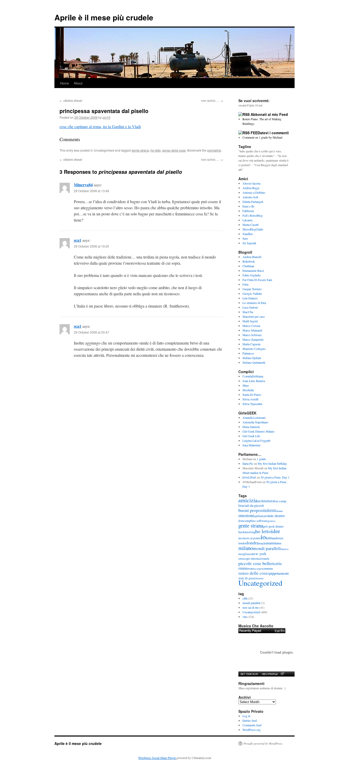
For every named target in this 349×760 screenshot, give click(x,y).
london (242, 543)
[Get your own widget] (249, 674)
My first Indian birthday (273, 463)
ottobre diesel (71, 100)
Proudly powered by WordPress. (263, 743)
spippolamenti (278, 573)
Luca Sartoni (250, 307)
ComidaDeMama (252, 376)
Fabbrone (248, 211)
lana (273, 538)
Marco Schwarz (252, 335)
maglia (262, 543)
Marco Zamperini (252, 339)
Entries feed (249, 720)
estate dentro (275, 515)
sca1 (77, 240)
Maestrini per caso (253, 316)
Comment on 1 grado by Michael (262, 137)
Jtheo (245, 385)
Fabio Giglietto (251, 275)
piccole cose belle (254, 563)
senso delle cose (174, 150)
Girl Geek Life (251, 436)
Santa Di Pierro (251, 395)
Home (64, 83)
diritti (271, 510)
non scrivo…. (212, 100)
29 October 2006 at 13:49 (91, 191)
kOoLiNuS (249, 477)
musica (284, 549)
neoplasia (245, 553)
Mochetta (248, 390)
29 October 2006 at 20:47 (91, 332)
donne (279, 511)
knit (268, 537)
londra (253, 543)
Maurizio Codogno (253, 349)
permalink (214, 150)
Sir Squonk (249, 243)
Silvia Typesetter (252, 404)
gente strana (140, 150)
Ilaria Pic (247, 463)
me (280, 543)
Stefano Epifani (251, 358)
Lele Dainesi (250, 298)
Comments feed (251, 725)
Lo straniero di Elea (254, 303)
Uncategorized (260, 583)
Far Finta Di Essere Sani (257, 280)
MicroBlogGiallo (252, 229)
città (244, 598)
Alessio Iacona (251, 183)
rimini (242, 568)
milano (245, 547)
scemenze (267, 568)
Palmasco (248, 353)
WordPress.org (251, 730)
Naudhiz (247, 234)
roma (250, 568)
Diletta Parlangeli (252, 202)
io (263, 536)
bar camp (280, 501)
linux (280, 538)
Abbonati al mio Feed (269, 114)
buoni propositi (252, 510)
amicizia (248, 500)
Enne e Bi (248, 206)
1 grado (261, 459)
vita (244, 617)
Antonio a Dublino (253, 192)
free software (259, 521)
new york (259, 553)
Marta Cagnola (251, 344)
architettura (266, 501)
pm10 (106, 117)
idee (275, 531)
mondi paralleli (267, 548)
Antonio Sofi (250, 197)
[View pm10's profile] (269, 674)
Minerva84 (83, 185)
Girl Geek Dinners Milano (258, 431)
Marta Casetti (250, 225)
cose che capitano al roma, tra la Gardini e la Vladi (100, 126)
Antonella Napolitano (255, 422)
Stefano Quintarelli (253, 362)
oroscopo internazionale (254, 558)
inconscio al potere (249, 538)
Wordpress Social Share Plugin (157, 758)
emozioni (246, 515)
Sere (245, 238)
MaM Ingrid (250, 321)
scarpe (257, 568)
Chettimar (248, 266)
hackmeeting (246, 532)
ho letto (155, 150)
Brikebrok (248, 261)
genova (271, 521)
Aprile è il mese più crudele (103, 17)
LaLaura (247, 220)
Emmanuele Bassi (253, 270)
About (78, 83)
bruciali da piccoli (251, 505)
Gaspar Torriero (252, 289)
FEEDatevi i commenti (270, 132)
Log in (246, 716)
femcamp (244, 521)
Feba (245, 284)
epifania (259, 516)
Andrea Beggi (250, 188)
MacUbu (247, 312)
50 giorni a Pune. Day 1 (275, 477)
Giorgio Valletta (252, 293)
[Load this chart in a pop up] (282, 674)
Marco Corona (251, 326)
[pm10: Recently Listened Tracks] (261, 630)
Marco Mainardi (252, 330)
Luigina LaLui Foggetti (256, 440)
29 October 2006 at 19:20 (91, 246)
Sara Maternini (251, 445)
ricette (276, 563)
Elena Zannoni (251, 427)
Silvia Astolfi (250, 399)
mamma (272, 543)
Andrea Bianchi (251, 257)
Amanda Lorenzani (253, 417)
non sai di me (250, 607)
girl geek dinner (273, 526)
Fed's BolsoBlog (252, 215)
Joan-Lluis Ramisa (253, 381)
